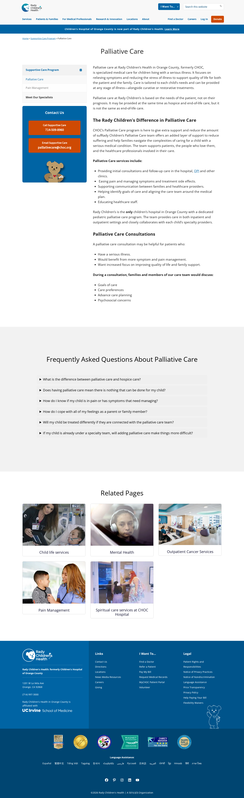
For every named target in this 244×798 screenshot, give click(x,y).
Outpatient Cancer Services (190, 551)
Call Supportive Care (54, 127)
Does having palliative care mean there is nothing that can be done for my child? (104, 390)
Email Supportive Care (54, 145)
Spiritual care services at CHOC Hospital (122, 612)
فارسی (120, 763)
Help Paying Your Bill (194, 697)
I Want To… (168, 6)
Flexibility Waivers (193, 702)
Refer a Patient (147, 666)
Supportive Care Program (43, 38)
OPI (196, 171)
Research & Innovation (109, 19)
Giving (98, 687)
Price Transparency (194, 687)
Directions (100, 666)
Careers (192, 19)
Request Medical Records (153, 677)
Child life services (54, 552)
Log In (204, 19)
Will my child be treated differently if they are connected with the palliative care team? (108, 422)
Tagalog (85, 763)
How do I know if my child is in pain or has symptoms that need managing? (100, 401)
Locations (132, 19)
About (145, 19)
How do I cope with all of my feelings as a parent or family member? (95, 411)
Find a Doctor (175, 19)
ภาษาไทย (197, 763)
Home (25, 38)
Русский (131, 763)
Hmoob (178, 763)
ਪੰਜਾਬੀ (162, 763)
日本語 (142, 763)
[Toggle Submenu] (81, 70)
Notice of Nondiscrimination (199, 677)
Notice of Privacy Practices (197, 671)
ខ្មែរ (169, 763)
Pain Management (54, 610)
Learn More (172, 29)
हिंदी (187, 763)
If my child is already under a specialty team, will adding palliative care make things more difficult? (118, 433)
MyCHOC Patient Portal (152, 682)
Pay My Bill (145, 671)
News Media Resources (108, 677)
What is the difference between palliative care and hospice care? (92, 379)
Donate (217, 19)
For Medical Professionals (77, 19)
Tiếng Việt (72, 763)
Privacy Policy (190, 692)
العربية (153, 763)
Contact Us (101, 661)
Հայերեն (108, 763)
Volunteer (144, 687)
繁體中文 (59, 763)
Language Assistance (195, 682)
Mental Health (122, 552)
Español (46, 763)
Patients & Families (47, 19)
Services (27, 19)
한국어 (96, 763)
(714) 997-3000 (30, 694)
